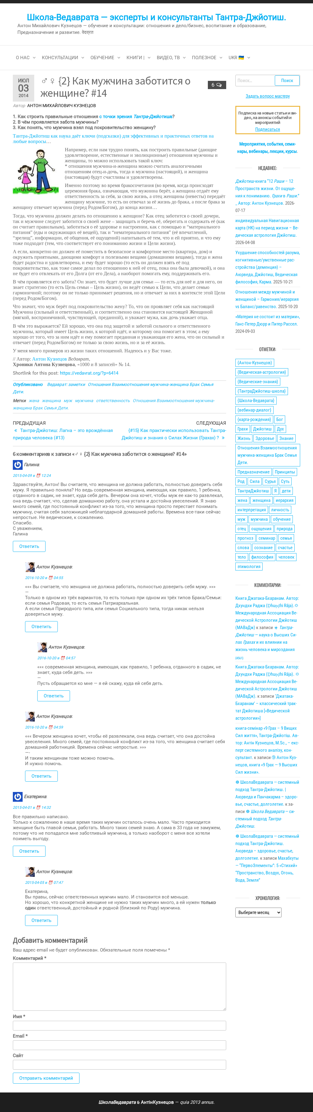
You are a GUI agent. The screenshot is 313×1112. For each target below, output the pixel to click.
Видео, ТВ (168, 57)
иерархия (284, 500)
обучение (282, 519)
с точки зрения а (135, 116)
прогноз (245, 538)
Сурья (270, 481)
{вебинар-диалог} (254, 410)
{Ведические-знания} (258, 381)
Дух (280, 429)
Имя (19, 1016)
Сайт (18, 1055)
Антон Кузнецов (49, 359)
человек (286, 557)
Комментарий (29, 958)
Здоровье (265, 438)
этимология (249, 566)
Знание (286, 438)
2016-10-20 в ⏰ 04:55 (44, 578)
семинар (267, 538)
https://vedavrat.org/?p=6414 (89, 373)
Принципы (285, 472)
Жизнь (244, 438)
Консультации (60, 57)
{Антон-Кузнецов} (255, 362)
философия (262, 557)
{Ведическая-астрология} (262, 372)
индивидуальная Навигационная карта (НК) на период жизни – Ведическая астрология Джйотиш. (267, 228)
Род (241, 481)
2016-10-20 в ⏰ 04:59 (44, 727)
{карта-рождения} (254, 419)
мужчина (84, 400)
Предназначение (254, 472)
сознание (263, 547)
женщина (51, 400)
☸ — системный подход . (265, 819)
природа (285, 528)
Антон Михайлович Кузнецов (61, 105)
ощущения (261, 528)
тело (242, 557)
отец (242, 528)
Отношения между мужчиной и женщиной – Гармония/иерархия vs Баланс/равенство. (267, 299)
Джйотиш (262, 429)
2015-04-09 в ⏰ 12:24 (32, 475)
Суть (285, 481)
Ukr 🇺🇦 (236, 57)
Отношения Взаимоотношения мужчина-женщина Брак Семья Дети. (267, 455)
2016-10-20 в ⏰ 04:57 (56, 658)
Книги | (136, 57)
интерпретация (252, 510)
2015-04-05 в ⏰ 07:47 (44, 882)
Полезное (204, 57)
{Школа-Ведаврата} (256, 400)
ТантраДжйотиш (253, 491)
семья (286, 538)
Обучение (102, 57)
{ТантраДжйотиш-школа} (262, 391)
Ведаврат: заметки (66, 384)
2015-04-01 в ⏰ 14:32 (32, 807)
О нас (23, 57)
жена (34, 400)
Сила (255, 481)
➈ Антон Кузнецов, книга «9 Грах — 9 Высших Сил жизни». (266, 765)
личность (280, 510)
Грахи (243, 429)
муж (68, 400)
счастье (285, 547)
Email (20, 1036)
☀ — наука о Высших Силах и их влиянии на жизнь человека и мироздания (266, 642)
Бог (279, 419)
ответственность (113, 400)
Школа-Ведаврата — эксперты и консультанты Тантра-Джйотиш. (156, 17)
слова (243, 547)
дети (286, 491)
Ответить (29, 546)
